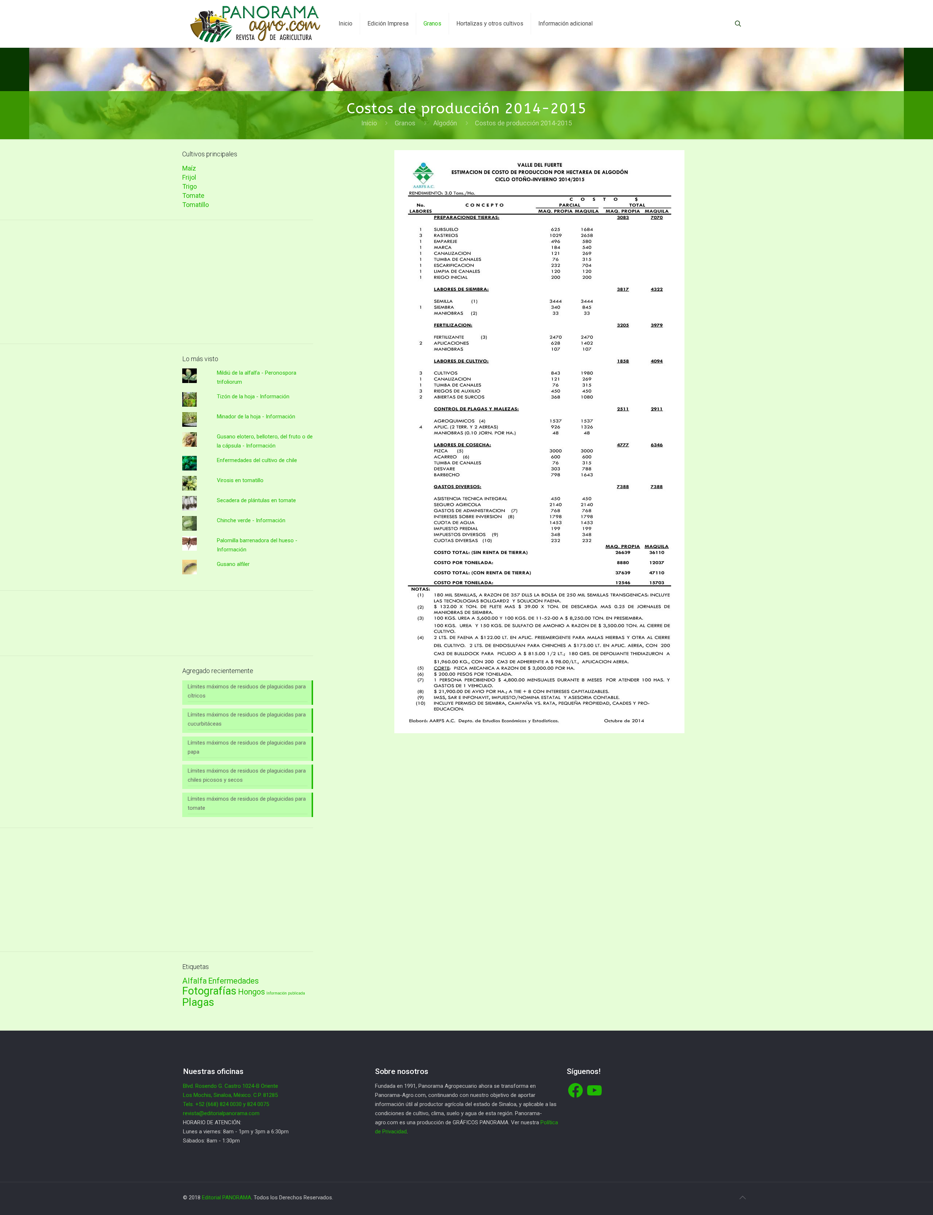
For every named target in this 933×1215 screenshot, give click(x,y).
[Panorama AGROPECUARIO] (255, 23)
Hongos (251, 991)
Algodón (445, 123)
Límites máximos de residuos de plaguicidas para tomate (247, 803)
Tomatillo (195, 204)
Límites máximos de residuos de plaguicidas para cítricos (247, 691)
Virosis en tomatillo (240, 480)
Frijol (189, 177)
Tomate (193, 195)
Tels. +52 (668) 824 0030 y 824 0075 (226, 1104)
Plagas (198, 1002)
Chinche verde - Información (251, 520)
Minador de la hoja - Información (256, 416)
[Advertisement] (247, 282)
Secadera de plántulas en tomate (256, 500)
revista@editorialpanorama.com (221, 1113)
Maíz (189, 168)
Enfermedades (233, 980)
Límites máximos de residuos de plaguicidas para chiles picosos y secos (247, 775)
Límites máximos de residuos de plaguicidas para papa (247, 747)
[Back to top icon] (742, 1197)
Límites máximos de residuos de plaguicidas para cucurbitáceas (247, 719)
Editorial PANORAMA (226, 1197)
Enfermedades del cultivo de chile (257, 460)
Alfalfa (194, 980)
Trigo (189, 186)
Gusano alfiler (233, 564)
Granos (405, 123)
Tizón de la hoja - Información (253, 396)
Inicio (369, 123)
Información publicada (285, 993)
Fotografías (209, 991)
